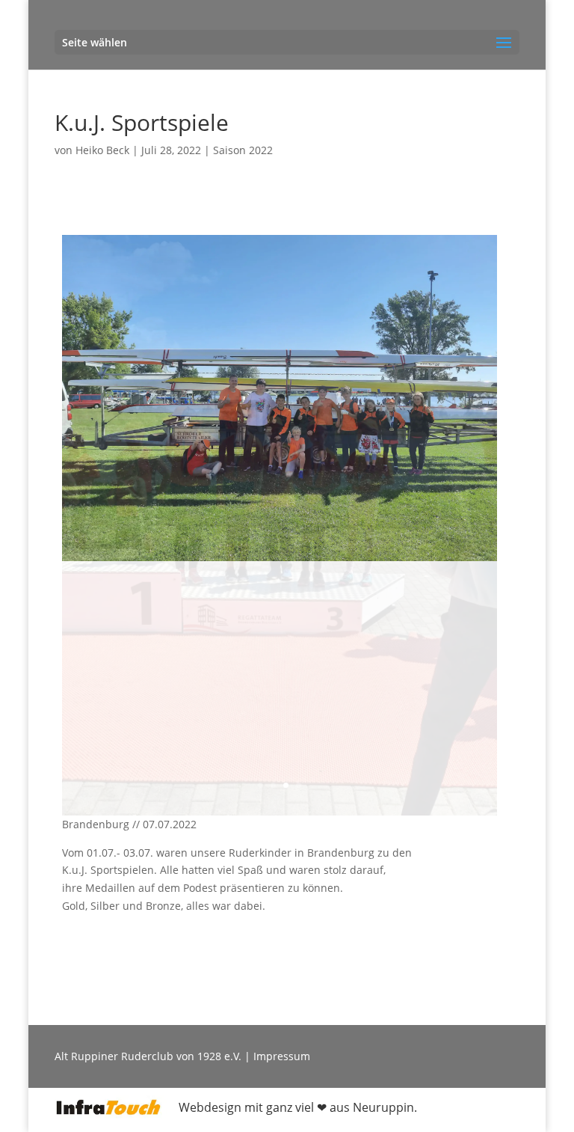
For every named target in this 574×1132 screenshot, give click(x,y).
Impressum (281, 802)
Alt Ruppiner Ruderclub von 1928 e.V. (148, 802)
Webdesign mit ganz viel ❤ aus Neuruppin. (298, 853)
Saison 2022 (243, 150)
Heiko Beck (102, 150)
